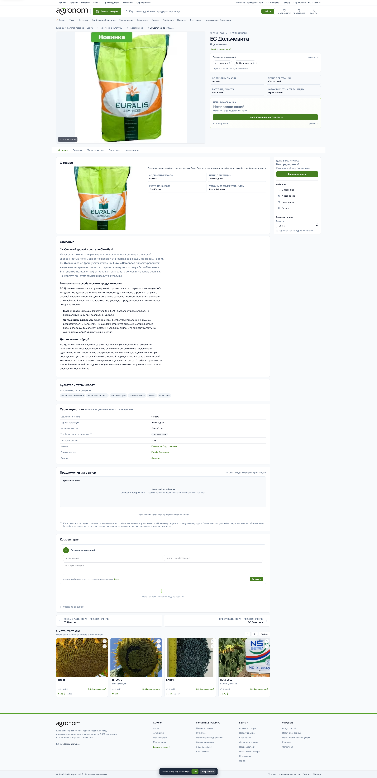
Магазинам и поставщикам (296, 737)
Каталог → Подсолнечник (164, 446)
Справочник (143, 2)
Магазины (128, 2)
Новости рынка (247, 733)
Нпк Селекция (119, 684)
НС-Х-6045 (226, 679)
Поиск (242, 760)
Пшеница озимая (204, 728)
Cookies (306, 774)
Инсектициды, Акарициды (218, 20)
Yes (195, 771)
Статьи (96, 2)
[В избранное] (104, 641)
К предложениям (297, 174)
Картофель (142, 20)
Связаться (287, 747)
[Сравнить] (104, 646)
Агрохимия (158, 733)
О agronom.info (289, 728)
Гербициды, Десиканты (103, 20)
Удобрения (168, 20)
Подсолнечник (126, 20)
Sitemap (317, 774)
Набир (61, 679)
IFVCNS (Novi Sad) (229, 684)
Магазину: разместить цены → (251, 2)
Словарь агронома (248, 742)
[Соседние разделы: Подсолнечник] (145, 28)
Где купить (114, 150)
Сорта (90, 28)
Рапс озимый (202, 751)
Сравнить (313, 123)
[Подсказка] (91, 434)
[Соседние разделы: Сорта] (95, 28)
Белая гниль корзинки (72, 395)
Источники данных (291, 733)
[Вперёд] (255, 634)
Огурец (155, 20)
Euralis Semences (160, 452)
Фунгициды (195, 20)
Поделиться (288, 202)
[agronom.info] (72, 11)
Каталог (74, 2)
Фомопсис (164, 395)
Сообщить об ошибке (74, 606)
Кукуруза (84, 20)
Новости (85, 2)
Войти (116, 579)
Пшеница (181, 20)
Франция (156, 458)
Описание (77, 150)
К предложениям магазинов (264, 117)
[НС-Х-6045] (244, 657)
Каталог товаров (75, 28)
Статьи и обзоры (247, 728)
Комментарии (132, 150)
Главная (62, 2)
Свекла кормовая (205, 742)
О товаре (63, 150)
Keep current (208, 771)
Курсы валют (246, 756)
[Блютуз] (190, 657)
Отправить (257, 579)
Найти (267, 11)
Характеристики (95, 150)
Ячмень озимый (204, 747)
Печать (285, 208)
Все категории (160, 747)
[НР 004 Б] (136, 657)
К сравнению (288, 195)
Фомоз (152, 395)
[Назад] (248, 634)
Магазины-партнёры (249, 751)
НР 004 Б (117, 679)
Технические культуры (110, 28)
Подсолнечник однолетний (209, 737)
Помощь (287, 2)
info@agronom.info (70, 744)
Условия (272, 774)
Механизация (160, 737)
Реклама (274, 2)
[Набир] (82, 657)
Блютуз (170, 679)
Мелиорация (159, 742)
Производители (111, 2)
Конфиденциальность (289, 774)
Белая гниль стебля (97, 395)
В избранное (222, 123)
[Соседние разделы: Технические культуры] (124, 28)
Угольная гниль (137, 395)
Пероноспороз (118, 395)
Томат (72, 20)
